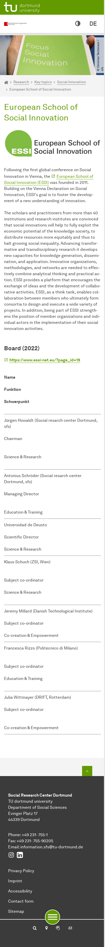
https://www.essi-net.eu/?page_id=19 (44, 360)
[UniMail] (70, 928)
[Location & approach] (46, 928)
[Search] (35, 928)
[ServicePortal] (58, 928)
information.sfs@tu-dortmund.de (51, 847)
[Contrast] (77, 23)
